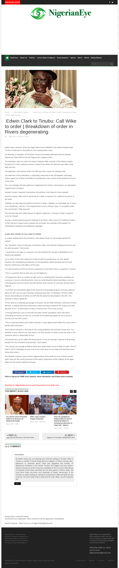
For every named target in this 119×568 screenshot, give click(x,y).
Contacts (101, 560)
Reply (17, 483)
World (86, 58)
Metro (80, 58)
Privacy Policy (80, 560)
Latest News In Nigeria (46, 58)
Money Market (96, 58)
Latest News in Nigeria (21, 112)
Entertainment (62, 58)
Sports (73, 58)
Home (7, 112)
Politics (32, 58)
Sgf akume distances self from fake (20, 437)
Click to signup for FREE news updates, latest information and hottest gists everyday (39, 376)
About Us (23, 58)
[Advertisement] (59, 38)
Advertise (14, 58)
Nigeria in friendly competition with (61, 437)
